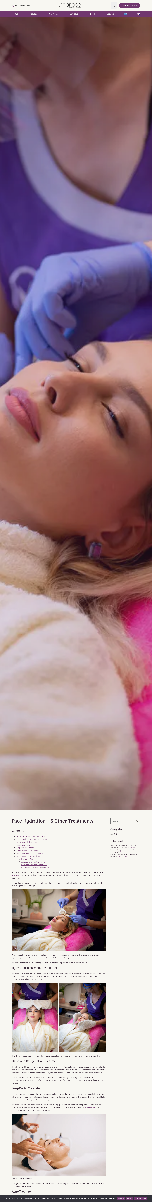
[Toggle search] (114, 5)
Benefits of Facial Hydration (29, 856)
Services (53, 13)
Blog (92, 13)
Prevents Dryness (29, 859)
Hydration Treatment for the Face (31, 836)
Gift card (74, 13)
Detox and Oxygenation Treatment (32, 839)
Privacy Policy (141, 1198)
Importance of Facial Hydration (31, 853)
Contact (110, 13)
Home (15, 13)
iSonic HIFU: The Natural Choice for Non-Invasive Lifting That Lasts (123, 846)
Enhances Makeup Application (35, 867)
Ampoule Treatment (25, 847)
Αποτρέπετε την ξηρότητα (33, 861)
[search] (137, 821)
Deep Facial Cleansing (27, 842)
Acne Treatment (23, 845)
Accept (121, 1198)
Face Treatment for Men (27, 850)
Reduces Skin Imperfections (34, 864)
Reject (129, 1198)
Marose (33, 13)
